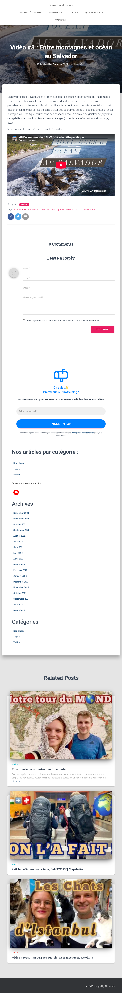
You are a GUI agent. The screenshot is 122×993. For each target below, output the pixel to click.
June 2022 (18, 547)
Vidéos (24, 204)
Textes (16, 469)
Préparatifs (55, 13)
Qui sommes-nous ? (94, 13)
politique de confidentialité (83, 433)
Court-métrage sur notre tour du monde (38, 769)
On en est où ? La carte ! (30, 13)
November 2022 (21, 518)
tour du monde (88, 209)
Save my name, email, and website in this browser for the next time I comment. (64, 320)
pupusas (60, 209)
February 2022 (20, 570)
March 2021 (19, 610)
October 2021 (19, 593)
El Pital (35, 209)
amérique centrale (22, 209)
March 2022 (19, 564)
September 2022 (21, 530)
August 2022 (19, 536)
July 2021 (18, 604)
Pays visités (60, 20)
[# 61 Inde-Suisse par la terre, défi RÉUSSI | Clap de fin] (61, 825)
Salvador (70, 209)
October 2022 (19, 524)
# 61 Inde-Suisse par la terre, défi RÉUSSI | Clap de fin (47, 869)
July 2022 (18, 541)
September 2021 (21, 599)
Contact (74, 13)
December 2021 (21, 582)
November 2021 (21, 587)
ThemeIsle (110, 986)
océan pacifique (47, 209)
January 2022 (20, 576)
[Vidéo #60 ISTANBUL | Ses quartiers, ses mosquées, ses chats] (61, 913)
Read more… (18, 781)
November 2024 (21, 513)
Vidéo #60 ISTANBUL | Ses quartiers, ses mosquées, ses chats (52, 957)
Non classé (18, 463)
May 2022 (18, 553)
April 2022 (18, 559)
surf (78, 209)
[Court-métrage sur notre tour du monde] (61, 725)
